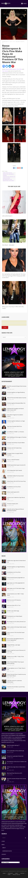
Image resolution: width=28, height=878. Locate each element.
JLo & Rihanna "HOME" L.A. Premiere (15, 431)
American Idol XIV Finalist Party (14, 448)
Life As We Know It (7, 216)
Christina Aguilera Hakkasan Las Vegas (16, 421)
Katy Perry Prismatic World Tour (14, 426)
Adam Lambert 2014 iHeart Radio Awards (16, 627)
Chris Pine (19, 69)
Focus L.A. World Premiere (13, 459)
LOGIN (3, 841)
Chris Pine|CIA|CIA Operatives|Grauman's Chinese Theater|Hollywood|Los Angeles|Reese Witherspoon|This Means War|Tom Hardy (9, 176)
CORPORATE (10, 873)
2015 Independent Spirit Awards (14, 470)
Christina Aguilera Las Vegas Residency (16, 392)
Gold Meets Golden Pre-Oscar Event (15, 476)
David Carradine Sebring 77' (13, 745)
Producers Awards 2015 (12, 503)
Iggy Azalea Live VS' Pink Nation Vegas (16, 588)
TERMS (9, 874)
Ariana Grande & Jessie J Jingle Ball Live (15, 577)
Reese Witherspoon (11, 69)
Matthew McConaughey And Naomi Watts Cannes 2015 (15, 409)
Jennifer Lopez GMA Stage (13, 611)
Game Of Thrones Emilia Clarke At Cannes (16, 397)
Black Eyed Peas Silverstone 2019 (14, 773)
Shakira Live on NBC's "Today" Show (15, 656)
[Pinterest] (12, 66)
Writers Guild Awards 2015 (13, 492)
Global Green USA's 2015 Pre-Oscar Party (16, 481)
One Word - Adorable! (8, 245)
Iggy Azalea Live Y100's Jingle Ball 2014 (15, 583)
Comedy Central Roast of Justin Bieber (16, 442)
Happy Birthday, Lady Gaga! (13, 645)
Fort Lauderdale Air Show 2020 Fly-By (15, 750)
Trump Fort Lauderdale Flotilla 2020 (15, 756)
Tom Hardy (5, 71)
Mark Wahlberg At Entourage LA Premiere (16, 437)
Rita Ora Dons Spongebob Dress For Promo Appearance (15, 639)
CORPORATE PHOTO (7, 851)
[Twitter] (6, 66)
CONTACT (4, 854)
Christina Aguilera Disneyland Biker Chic (16, 403)
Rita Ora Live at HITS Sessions (14, 600)
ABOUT (4, 847)
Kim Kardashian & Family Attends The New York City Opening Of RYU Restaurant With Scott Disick (13, 275)
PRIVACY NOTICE (16, 874)
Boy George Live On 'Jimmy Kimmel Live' (16, 621)
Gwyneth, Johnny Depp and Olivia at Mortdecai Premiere (15, 509)
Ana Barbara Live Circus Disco (14, 486)
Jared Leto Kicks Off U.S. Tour (13, 605)
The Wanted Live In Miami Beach (14, 616)
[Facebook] (3, 66)
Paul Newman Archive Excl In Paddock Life (16, 761)
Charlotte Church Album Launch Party (16, 686)
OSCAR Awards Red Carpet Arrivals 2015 (16, 465)
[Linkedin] (9, 66)
